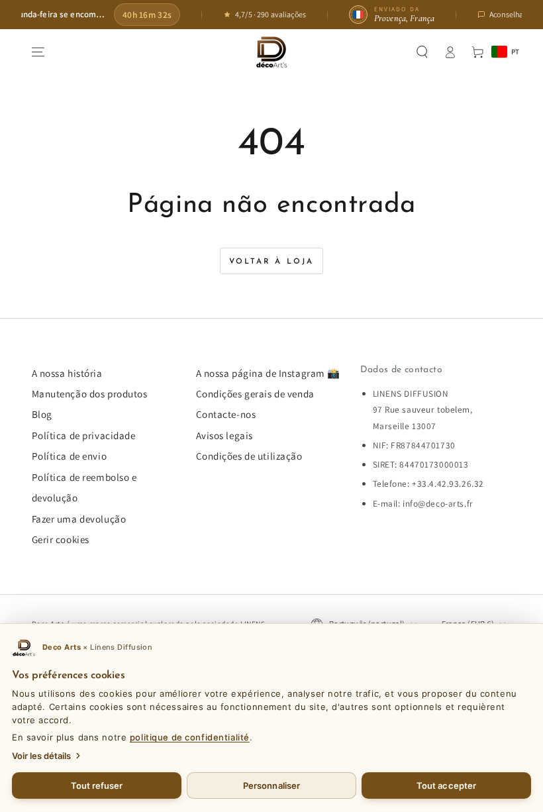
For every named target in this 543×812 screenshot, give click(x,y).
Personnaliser (271, 785)
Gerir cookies (60, 539)
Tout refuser (97, 785)
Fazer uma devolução (79, 518)
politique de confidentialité (190, 737)
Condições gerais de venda (255, 393)
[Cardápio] (38, 52)
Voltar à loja (271, 262)
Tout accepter (446, 785)
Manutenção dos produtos (90, 393)
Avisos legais (224, 435)
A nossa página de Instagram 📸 (268, 373)
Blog (42, 414)
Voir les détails (41, 755)
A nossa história (67, 373)
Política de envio (69, 455)
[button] (422, 52)
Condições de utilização (249, 455)
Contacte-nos (226, 414)
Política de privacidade (84, 435)
